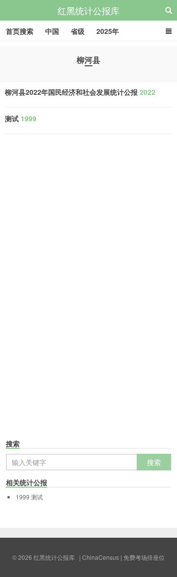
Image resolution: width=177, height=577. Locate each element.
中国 (52, 31)
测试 (20, 118)
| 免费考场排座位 (142, 557)
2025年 (107, 31)
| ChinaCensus (99, 557)
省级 (78, 31)
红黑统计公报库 (88, 10)
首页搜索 (19, 31)
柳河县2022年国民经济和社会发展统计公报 (80, 92)
